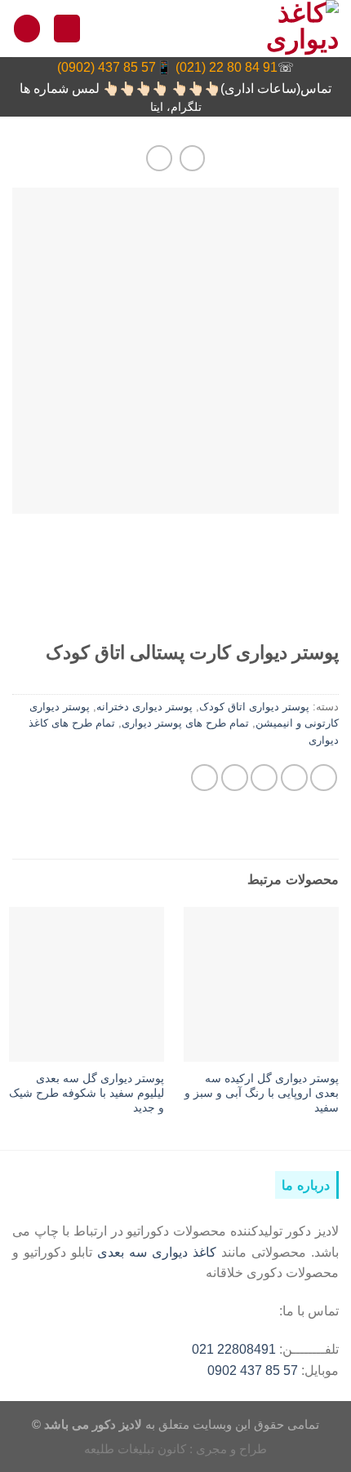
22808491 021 (234, 1349)
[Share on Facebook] (294, 777)
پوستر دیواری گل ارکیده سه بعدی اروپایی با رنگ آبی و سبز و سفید (261, 1093)
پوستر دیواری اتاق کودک (254, 707)
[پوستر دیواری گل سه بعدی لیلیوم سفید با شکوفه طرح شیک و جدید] (86, 984)
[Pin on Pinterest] (204, 777)
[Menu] (27, 28)
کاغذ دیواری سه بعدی (156, 1251)
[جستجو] (67, 28)
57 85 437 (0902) (106, 67)
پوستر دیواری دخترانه (144, 707)
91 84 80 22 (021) (227, 67)
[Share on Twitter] (264, 777)
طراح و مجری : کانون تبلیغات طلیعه (175, 1449)
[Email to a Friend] (234, 777)
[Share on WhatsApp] (323, 777)
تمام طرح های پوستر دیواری (185, 723)
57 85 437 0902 (252, 1370)
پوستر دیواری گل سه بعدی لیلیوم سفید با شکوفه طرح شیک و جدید (86, 1093)
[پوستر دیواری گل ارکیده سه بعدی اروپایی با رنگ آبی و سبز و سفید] (261, 984)
